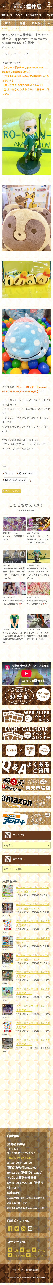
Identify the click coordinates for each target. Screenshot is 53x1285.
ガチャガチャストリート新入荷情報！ (33, 940)
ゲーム (41, 1250)
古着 (15, 1250)
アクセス (18, 15)
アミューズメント (12, 491)
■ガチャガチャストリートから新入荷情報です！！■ (32, 906)
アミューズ (37, 1256)
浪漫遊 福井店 (25, 1277)
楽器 (27, 1250)
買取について (6, 15)
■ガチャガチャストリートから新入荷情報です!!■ (32, 889)
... (24, 1283)
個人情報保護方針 (32, 1270)
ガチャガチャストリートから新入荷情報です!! (33, 923)
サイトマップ (18, 1270)
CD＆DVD (19, 1256)
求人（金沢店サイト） (34, 15)
